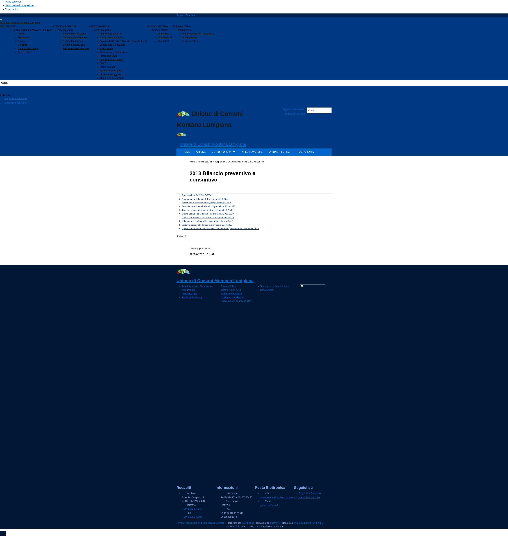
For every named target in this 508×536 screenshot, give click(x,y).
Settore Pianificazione (74, 33)
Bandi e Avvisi (165, 37)
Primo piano (164, 33)
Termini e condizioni (231, 293)
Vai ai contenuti (13, 1)
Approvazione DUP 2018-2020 (197, 195)
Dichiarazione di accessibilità (236, 301)
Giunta (21, 41)
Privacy (180, 523)
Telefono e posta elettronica (274, 286)
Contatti (220, 523)
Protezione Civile (108, 56)
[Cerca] (5, 89)
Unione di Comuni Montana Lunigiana (20, 22)
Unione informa (160, 30)
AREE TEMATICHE (99, 26)
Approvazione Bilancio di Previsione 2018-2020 (205, 199)
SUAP (103, 63)
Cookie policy (193, 523)
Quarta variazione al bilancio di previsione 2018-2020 (208, 213)
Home (192, 162)
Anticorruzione (189, 293)
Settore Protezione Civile (76, 48)
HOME (3, 26)
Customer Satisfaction (232, 297)
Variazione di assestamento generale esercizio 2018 (206, 202)
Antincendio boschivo (111, 33)
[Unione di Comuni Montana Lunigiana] (181, 134)
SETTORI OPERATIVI (64, 26)
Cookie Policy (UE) (231, 290)
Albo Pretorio (190, 37)
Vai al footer (11, 9)
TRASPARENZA (181, 26)
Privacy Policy (190, 41)
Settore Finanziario (73, 41)
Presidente (23, 37)
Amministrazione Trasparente (198, 33)
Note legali (208, 523)
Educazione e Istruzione (112, 44)
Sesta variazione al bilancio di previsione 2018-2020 (207, 224)
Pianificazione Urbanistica (113, 52)
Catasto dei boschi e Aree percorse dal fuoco (123, 41)
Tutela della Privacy (192, 297)
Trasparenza (184, 30)
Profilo (21, 33)
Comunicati (163, 41)
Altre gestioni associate (112, 78)
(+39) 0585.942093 (192, 517)
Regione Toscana (185, 15)
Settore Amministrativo (75, 37)
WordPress (248, 523)
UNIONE (11, 26)
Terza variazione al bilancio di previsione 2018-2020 (207, 210)
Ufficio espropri (107, 67)
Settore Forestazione (74, 44)
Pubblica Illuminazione (111, 59)
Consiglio (23, 44)
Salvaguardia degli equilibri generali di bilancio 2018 (207, 221)
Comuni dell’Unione (28, 48)
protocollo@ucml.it (270, 505)
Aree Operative (66, 30)
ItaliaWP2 (275, 523)
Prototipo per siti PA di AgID (308, 523)
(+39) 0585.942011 (192, 509)
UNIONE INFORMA (157, 26)
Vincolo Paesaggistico (111, 74)
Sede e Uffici (24, 52)
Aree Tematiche (102, 30)
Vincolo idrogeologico (111, 70)
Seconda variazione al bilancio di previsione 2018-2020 (208, 206)
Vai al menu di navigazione (19, 5)
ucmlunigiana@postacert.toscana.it (278, 497)
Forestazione (106, 48)
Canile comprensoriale (111, 37)
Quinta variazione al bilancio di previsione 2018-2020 (208, 217)
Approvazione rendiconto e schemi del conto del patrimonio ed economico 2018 (220, 228)
